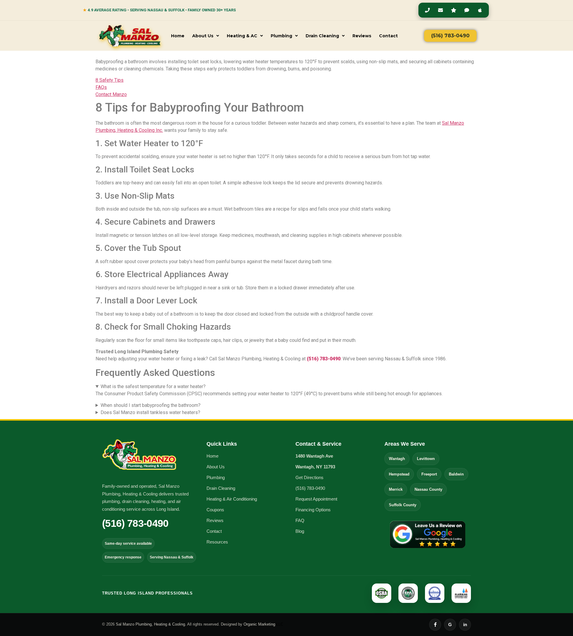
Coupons (215, 509)
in (465, 624)
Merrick (396, 489)
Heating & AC (242, 35)
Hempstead (399, 474)
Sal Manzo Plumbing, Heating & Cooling (150, 624)
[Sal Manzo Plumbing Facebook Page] (435, 625)
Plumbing (281, 35)
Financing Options (313, 509)
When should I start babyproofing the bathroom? (151, 405)
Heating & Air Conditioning (232, 498)
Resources (217, 541)
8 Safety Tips (110, 80)
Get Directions (309, 477)
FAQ (299, 520)
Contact (388, 35)
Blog (299, 531)
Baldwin (456, 474)
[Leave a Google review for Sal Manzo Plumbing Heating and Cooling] (427, 535)
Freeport (429, 474)
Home (177, 35)
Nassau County (428, 489)
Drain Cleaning (322, 35)
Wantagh (397, 458)
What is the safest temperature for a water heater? (153, 386)
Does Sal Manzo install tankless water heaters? (150, 412)
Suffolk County (402, 505)
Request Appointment (316, 498)
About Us (202, 35)
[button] (205, 35)
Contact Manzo (111, 94)
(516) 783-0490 (324, 359)
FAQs (101, 87)
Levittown (426, 458)
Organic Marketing (263, 624)
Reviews (361, 35)
